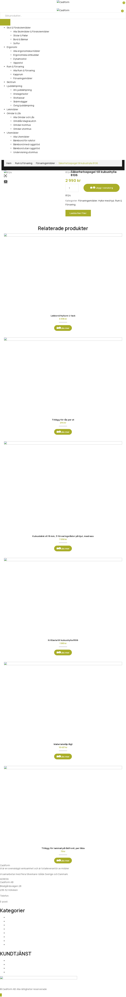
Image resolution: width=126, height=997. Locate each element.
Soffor (16, 43)
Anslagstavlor (20, 93)
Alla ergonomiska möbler (26, 50)
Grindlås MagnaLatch (24, 120)
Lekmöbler (12, 109)
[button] (122, 1)
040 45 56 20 (17, 895)
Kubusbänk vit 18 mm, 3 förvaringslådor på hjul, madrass (63, 536)
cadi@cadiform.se (18, 901)
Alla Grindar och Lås (23, 117)
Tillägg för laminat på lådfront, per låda (63, 848)
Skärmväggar (20, 101)
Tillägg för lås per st (63, 419)
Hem (8, 163)
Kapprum (18, 74)
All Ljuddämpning (22, 89)
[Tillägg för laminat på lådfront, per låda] (63, 805)
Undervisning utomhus (25, 152)
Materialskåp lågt (63, 744)
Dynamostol (19, 58)
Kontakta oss (14, 964)
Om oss (11, 960)
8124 (68, 195)
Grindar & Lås (14, 113)
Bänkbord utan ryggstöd (26, 148)
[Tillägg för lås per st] (63, 376)
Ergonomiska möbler (18, 921)
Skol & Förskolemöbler (19, 27)
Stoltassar (19, 97)
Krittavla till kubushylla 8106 (63, 640)
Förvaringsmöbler (22, 78)
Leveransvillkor (15, 968)
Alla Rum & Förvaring (24, 70)
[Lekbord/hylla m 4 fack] (63, 272)
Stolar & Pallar (20, 35)
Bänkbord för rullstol (24, 140)
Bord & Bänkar (20, 39)
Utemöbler (13, 132)
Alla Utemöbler (21, 136)
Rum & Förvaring (15, 66)
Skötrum (11, 82)
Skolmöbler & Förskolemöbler (22, 917)
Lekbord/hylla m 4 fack (63, 315)
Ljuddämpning (14, 85)
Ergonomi (12, 47)
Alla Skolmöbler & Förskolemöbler (31, 31)
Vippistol (18, 62)
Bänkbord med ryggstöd (26, 144)
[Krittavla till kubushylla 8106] (63, 597)
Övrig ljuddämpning (23, 105)
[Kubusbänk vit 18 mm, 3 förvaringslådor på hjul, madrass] (63, 486)
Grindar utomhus (22, 128)
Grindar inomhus (22, 124)
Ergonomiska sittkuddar (26, 54)
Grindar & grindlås (16, 940)
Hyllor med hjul (106, 200)
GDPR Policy (13, 972)
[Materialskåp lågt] (63, 701)
